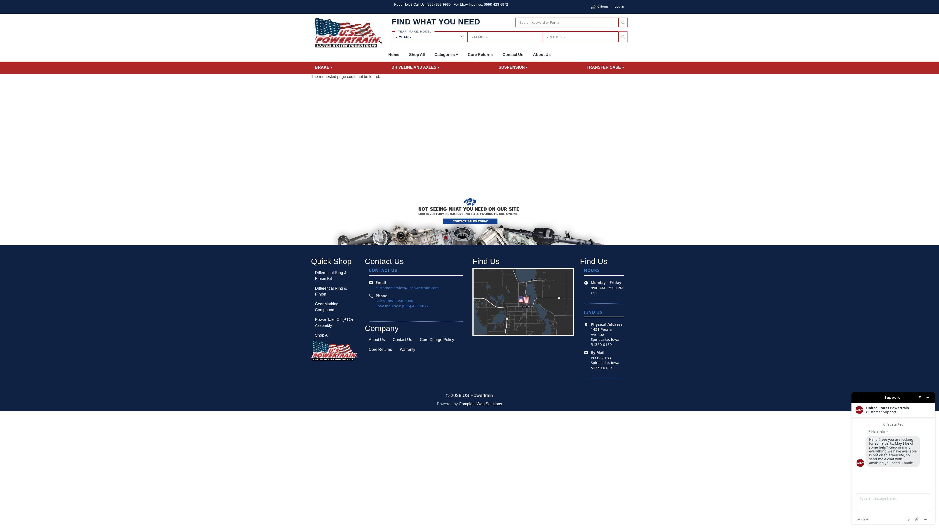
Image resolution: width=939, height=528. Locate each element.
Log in (619, 6)
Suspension (512, 67)
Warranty (407, 349)
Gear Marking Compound (326, 307)
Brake (322, 67)
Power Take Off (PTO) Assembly (334, 323)
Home (393, 55)
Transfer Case (604, 67)
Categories (445, 55)
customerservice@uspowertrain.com (407, 287)
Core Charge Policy (437, 340)
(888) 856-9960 (439, 4)
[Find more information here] (893, 458)
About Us (542, 55)
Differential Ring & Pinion (331, 291)
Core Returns (480, 55)
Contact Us (513, 55)
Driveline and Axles (413, 67)
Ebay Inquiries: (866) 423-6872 (402, 305)
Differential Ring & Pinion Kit (331, 276)
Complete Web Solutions (480, 404)
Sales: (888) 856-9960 (394, 300)
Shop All (417, 55)
